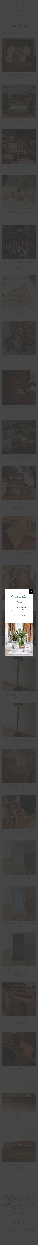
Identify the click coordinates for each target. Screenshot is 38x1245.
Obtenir (19, 648)
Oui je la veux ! (19, 615)
